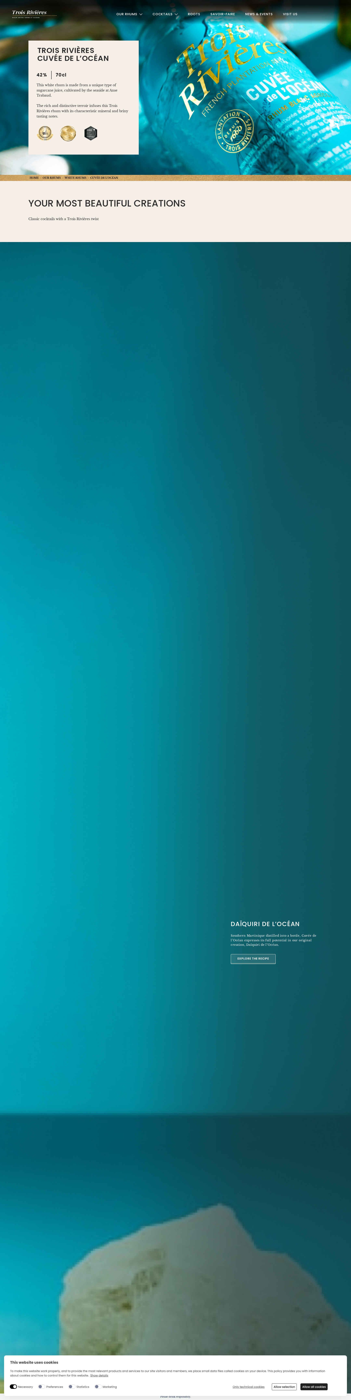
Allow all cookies (314, 1387)
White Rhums (75, 178)
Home (34, 178)
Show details (99, 1375)
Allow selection (284, 1387)
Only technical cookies (248, 1387)
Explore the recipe (253, 959)
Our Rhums (52, 178)
